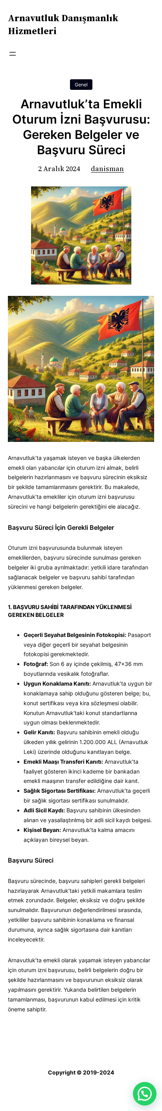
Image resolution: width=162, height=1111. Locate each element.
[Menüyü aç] (12, 53)
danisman (107, 168)
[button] (144, 1094)
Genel (81, 85)
